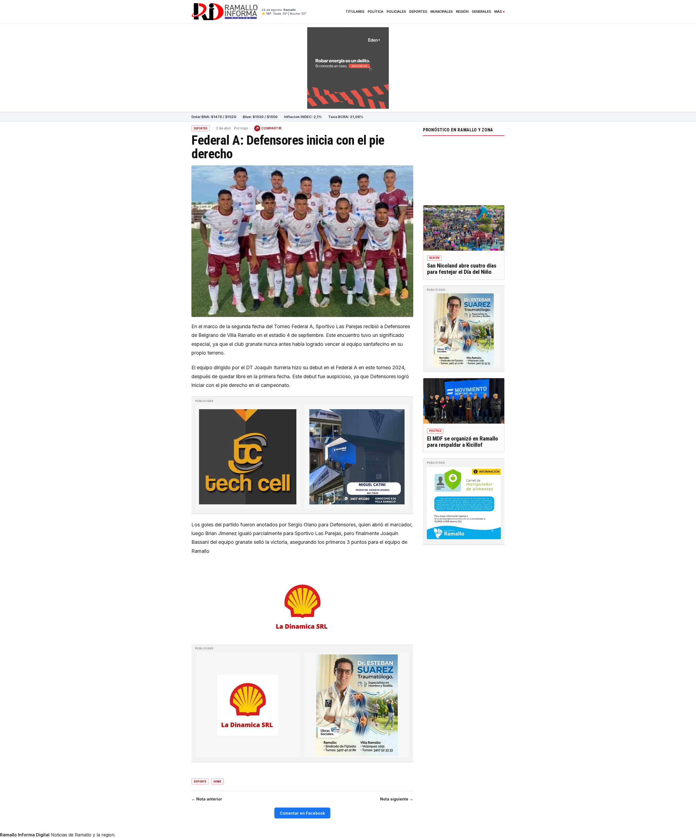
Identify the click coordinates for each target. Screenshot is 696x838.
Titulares (355, 12)
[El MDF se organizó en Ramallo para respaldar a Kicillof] (463, 401)
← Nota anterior (206, 799)
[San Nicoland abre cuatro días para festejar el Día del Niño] (463, 228)
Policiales (396, 12)
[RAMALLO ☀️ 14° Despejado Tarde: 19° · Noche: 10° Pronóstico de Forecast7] (464, 169)
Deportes (418, 12)
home (217, 781)
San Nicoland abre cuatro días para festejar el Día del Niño (461, 268)
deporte (200, 781)
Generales (481, 12)
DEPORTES (200, 128)
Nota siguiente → (396, 799)
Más (498, 12)
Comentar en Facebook (302, 813)
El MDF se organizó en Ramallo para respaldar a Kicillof (462, 441)
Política (375, 12)
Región (462, 12)
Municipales (441, 12)
